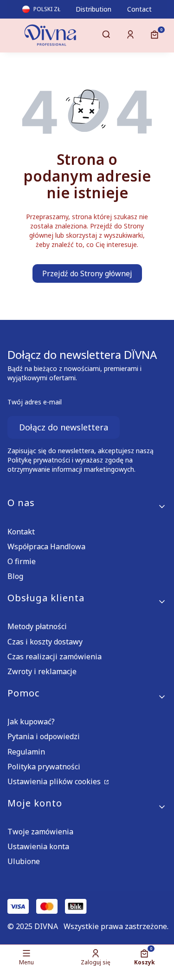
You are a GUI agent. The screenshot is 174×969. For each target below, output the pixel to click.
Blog (15, 576)
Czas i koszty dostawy (45, 642)
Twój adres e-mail (34, 401)
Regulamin (26, 752)
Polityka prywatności (43, 766)
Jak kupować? (31, 721)
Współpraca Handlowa (46, 546)
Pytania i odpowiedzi (43, 736)
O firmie (21, 561)
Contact (139, 9)
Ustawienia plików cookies (55, 781)
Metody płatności (37, 626)
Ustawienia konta (38, 846)
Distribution (93, 9)
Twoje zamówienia (40, 831)
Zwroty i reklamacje (42, 671)
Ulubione (23, 861)
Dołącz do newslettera (63, 427)
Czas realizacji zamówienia (54, 656)
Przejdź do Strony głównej (87, 273)
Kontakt (21, 532)
